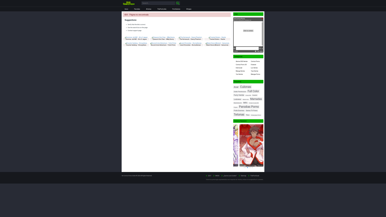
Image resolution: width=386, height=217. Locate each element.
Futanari (253, 64)
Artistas (148, 9)
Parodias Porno (249, 106)
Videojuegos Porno (256, 115)
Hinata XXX (248, 95)
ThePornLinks (161, 9)
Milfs (245, 103)
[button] (235, 146)
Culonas (245, 87)
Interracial (239, 68)
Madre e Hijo (246, 99)
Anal (236, 87)
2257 (209, 176)
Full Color (253, 91)
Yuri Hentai (239, 74)
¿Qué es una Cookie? (230, 176)
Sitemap (243, 176)
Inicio (126, 9)
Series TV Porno (251, 111)
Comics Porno (255, 61)
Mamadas (256, 98)
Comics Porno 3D (241, 64)
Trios (247, 115)
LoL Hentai (254, 68)
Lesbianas (237, 99)
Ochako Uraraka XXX (254, 103)
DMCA (217, 176)
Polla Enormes (239, 111)
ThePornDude (254, 176)
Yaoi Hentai (254, 71)
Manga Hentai (240, 71)
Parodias (137, 9)
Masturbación (238, 103)
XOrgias (188, 9)
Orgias (235, 107)
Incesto (255, 95)
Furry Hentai (239, 95)
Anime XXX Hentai (241, 61)
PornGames (176, 9)
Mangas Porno (255, 74)
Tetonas (239, 114)
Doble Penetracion (240, 92)
